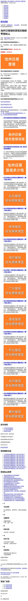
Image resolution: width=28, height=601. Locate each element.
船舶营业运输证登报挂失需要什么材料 (14, 486)
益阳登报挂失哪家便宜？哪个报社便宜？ (14, 468)
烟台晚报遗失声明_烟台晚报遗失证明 (13, 480)
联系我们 (6, 18)
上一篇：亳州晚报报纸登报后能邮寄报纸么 (12, 113)
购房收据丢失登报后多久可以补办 (13, 495)
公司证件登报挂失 (8, 428)
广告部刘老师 (8, 585)
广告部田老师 (8, 588)
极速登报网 (7, 38)
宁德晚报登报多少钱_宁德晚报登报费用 (14, 500)
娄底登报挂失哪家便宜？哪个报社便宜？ (14, 457)
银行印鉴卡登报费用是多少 (11, 489)
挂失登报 (6, 7)
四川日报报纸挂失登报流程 (11, 481)
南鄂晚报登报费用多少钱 (10, 484)
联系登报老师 (4, 447)
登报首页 (6, 5)
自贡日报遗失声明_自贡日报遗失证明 (13, 494)
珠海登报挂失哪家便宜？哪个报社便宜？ (14, 456)
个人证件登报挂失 (8, 429)
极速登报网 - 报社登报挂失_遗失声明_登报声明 (13, 1)
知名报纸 (6, 12)
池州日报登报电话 (5, 101)
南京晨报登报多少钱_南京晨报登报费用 (14, 498)
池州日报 (10, 110)
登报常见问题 (7, 431)
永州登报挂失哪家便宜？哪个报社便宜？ (14, 463)
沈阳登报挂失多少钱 (9, 477)
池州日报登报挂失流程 (7, 107)
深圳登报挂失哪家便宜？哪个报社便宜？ (14, 460)
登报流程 (6, 13)
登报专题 (6, 15)
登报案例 (6, 16)
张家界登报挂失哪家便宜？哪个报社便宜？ (15, 467)
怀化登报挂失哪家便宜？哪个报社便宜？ (14, 462)
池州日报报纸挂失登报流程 (17, 118)
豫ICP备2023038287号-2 (7, 572)
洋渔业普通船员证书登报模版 (11, 475)
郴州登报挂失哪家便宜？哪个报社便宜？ (14, 465)
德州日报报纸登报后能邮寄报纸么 (13, 478)
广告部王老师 (8, 586)
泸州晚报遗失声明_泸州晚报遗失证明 (13, 497)
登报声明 (6, 8)
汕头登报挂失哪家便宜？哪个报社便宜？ (14, 459)
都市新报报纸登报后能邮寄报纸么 (13, 487)
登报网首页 (10, 25)
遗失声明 (6, 10)
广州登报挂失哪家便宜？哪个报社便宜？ (14, 454)
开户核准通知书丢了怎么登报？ (12, 483)
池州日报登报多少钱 (6, 104)
